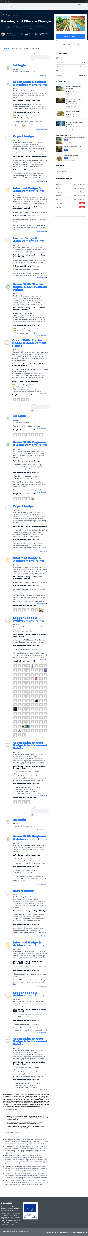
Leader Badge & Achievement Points (28, 240)
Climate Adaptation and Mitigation (73, 88)
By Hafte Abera (70, 129)
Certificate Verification (78, 1232)
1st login (19, 65)
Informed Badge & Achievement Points (28, 189)
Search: (33, 54)
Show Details (41, 75)
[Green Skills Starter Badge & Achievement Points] (8, 286)
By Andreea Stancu (71, 106)
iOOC (26, 35)
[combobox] (70, 172)
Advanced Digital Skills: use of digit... (75, 123)
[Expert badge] (8, 138)
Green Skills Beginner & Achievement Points (30, 83)
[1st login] (8, 67)
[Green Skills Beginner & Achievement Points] (8, 84)
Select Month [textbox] (61, 172)
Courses (55, 1232)
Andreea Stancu (11, 35)
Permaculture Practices (73, 112)
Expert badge (23, 136)
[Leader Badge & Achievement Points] (8, 240)
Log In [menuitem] (5, 1)
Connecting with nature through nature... (74, 100)
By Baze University (71, 94)
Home (49, 1232)
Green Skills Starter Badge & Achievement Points (30, 286)
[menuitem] (1, 1)
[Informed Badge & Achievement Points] (8, 190)
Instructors (64, 1232)
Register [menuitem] (10, 1)
